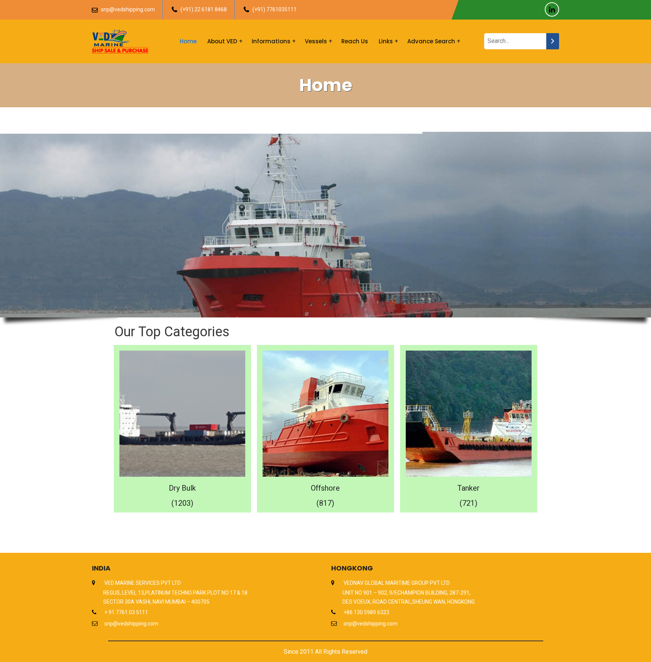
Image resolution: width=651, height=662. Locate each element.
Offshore (325, 488)
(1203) (182, 503)
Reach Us (354, 41)
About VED (222, 41)
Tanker (468, 488)
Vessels (316, 41)
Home (188, 41)
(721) (468, 503)
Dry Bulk (182, 488)
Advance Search (431, 41)
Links (386, 41)
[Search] (552, 41)
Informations (271, 41)
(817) (325, 503)
